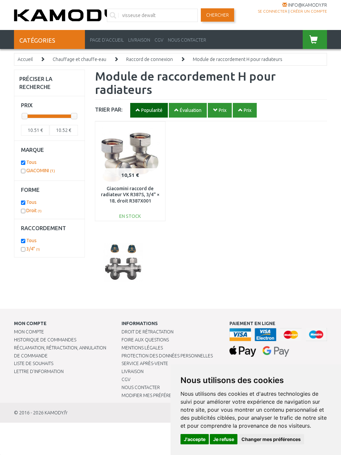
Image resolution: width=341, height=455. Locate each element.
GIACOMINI (40, 170)
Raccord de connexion (149, 59)
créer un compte (308, 11)
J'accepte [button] (194, 439)
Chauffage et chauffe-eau (79, 59)
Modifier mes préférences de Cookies (165, 395)
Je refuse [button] (223, 439)
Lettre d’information (39, 371)
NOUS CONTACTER (187, 40)
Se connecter (272, 11)
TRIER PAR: (109, 109)
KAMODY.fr (56, 412)
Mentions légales (142, 347)
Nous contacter (141, 387)
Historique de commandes (45, 339)
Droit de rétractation (147, 331)
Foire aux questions (145, 339)
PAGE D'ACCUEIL (107, 40)
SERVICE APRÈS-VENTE (145, 363)
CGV (159, 40)
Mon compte (29, 331)
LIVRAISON (139, 40)
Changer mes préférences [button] (271, 439)
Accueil (25, 59)
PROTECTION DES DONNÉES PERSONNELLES (167, 355)
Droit (34, 210)
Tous (31, 162)
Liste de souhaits (33, 363)
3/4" (33, 248)
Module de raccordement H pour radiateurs (237, 59)
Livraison (133, 371)
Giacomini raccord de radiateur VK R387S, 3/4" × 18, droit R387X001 (130, 194)
